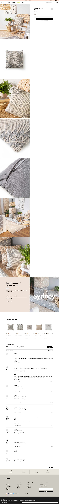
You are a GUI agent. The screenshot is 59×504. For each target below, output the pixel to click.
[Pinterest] (23, 493)
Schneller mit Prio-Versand (45, 20)
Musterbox (22, 2)
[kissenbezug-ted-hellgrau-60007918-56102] (35, 333)
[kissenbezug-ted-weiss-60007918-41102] (38, 333)
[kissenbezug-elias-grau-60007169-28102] (6, 333)
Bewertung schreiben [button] (49, 347)
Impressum (7, 489)
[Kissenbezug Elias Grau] (10, 327)
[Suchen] (51, 3)
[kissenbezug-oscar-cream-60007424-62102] (27, 333)
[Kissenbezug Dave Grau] (48, 327)
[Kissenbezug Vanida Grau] (20, 327)
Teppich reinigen (18, 485)
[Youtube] (25, 493)
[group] (9, 346)
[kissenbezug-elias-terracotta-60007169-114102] (8, 333)
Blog (17, 488)
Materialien (18, 486)
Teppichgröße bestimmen (19, 484)
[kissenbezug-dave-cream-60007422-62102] (47, 333)
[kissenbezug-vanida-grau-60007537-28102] (16, 333)
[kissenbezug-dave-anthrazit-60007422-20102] (46, 333)
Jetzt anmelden (46, 491)
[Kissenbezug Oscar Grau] (29, 327)
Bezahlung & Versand (29, 484)
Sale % (18, 2)
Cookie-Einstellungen (29, 486)
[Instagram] (27, 493)
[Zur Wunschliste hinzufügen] (35, 19)
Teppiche (9, 2)
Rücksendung (7, 487)
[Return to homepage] (3, 2)
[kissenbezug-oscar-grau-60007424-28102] (25, 333)
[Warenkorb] (57, 2)
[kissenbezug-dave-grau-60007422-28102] (44, 333)
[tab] (50, 350)
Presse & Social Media (8, 486)
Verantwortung (7, 484)
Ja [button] (20, 381)
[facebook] (29, 493)
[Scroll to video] (28, 35)
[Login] (56, 2)
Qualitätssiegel (18, 487)
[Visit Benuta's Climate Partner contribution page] (18, 493)
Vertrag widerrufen (29, 487)
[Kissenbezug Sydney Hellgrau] (35, 14)
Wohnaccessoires (14, 2)
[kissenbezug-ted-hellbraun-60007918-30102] (36, 333)
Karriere (7, 488)
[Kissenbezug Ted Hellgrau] (39, 327)
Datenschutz (28, 485)
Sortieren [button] (7, 350)
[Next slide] (52, 320)
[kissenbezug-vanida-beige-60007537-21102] (17, 333)
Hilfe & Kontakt (51, 0)
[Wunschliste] (55, 2)
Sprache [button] (10, 350)
